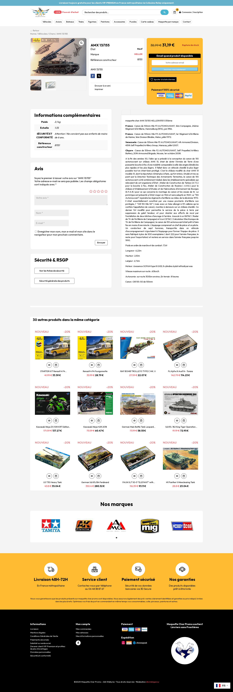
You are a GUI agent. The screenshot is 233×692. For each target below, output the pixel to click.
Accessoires (119, 21)
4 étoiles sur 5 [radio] (102, 191)
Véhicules (47, 21)
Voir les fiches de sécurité (51, 270)
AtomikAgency (152, 682)
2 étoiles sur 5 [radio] (94, 191)
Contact (187, 21)
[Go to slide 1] (116, 537)
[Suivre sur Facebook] (93, 76)
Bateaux (70, 21)
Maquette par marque (168, 21)
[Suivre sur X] (99, 76)
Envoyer (101, 242)
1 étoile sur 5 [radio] (90, 191)
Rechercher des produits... (97, 12)
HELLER (138, 54)
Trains (81, 21)
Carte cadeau (147, 21)
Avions (59, 21)
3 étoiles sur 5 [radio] (98, 191)
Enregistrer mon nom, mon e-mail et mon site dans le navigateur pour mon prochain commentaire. (64, 233)
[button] (81, 42)
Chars (52, 33)
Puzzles (133, 21)
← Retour (34, 30)
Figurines (92, 21)
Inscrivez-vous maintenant (175, 69)
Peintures (105, 21)
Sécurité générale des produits (54, 280)
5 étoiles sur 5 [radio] (106, 191)
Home (33, 33)
